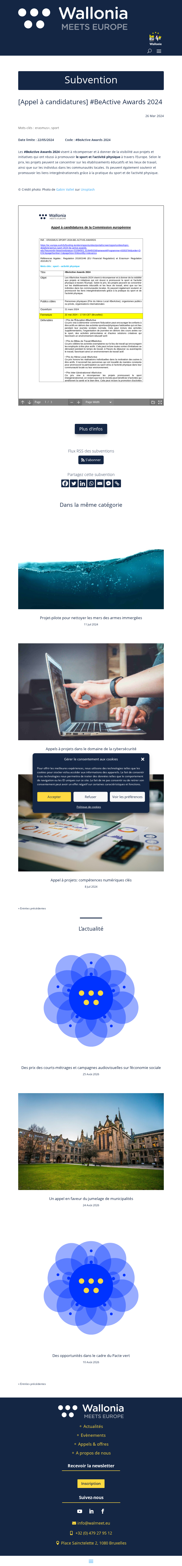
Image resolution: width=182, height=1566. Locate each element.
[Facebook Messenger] (108, 483)
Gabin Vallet (65, 189)
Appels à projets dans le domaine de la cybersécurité (91, 748)
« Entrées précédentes (32, 908)
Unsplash (88, 189)
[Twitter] (74, 483)
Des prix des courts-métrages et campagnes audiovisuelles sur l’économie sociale (91, 1067)
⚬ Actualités (91, 1426)
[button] (142, 759)
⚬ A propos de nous (91, 1453)
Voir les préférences (127, 797)
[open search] (149, 50)
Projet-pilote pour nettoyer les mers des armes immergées (91, 617)
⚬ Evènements (91, 1435)
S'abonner (93, 460)
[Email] (100, 483)
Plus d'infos (91, 429)
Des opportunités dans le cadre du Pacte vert (91, 1355)
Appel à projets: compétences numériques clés (91, 880)
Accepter (54, 797)
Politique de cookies (89, 807)
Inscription (91, 1483)
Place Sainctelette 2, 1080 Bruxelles (94, 1543)
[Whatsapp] (91, 483)
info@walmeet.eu (93, 1523)
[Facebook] (65, 483)
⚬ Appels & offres (91, 1444)
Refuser (90, 797)
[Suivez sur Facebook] (103, 1511)
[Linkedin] (82, 483)
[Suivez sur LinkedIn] (91, 1511)
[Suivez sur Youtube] (80, 1511)
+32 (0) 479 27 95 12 (93, 1533)
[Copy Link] (117, 483)
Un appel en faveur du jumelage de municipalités (91, 1198)
